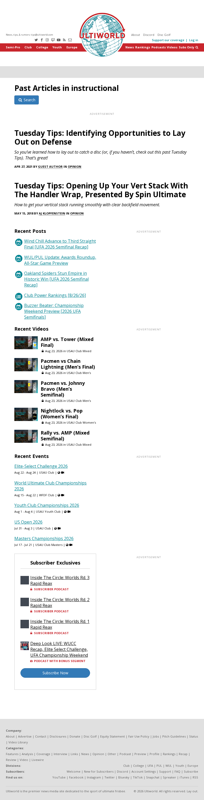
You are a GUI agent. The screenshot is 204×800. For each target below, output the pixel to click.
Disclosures (58, 736)
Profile (154, 754)
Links (74, 754)
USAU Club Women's (81, 422)
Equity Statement (112, 736)
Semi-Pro (13, 47)
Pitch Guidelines (174, 736)
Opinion (74, 167)
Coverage (43, 754)
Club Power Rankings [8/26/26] (55, 295)
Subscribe (191, 771)
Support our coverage (168, 40)
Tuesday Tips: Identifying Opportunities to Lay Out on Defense (99, 137)
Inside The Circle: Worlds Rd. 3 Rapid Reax (60, 580)
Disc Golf (164, 35)
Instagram (94, 777)
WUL (168, 766)
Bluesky (123, 777)
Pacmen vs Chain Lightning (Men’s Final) (68, 364)
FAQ (177, 771)
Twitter (109, 777)
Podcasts (158, 47)
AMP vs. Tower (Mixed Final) (67, 342)
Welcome (73, 771)
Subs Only (186, 47)
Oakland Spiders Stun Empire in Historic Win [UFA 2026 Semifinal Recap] (56, 279)
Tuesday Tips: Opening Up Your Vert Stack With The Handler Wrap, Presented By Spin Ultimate (101, 189)
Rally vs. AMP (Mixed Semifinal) (65, 436)
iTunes (184, 777)
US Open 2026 (28, 522)
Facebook (76, 777)
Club (28, 47)
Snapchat (152, 777)
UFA (150, 766)
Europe (71, 47)
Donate (75, 736)
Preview (140, 754)
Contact (40, 736)
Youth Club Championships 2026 (46, 505)
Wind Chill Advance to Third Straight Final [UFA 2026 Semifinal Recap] (60, 244)
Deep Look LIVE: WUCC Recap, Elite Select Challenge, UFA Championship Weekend (59, 649)
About (135, 35)
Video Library (18, 742)
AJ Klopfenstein (52, 213)
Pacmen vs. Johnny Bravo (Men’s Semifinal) (63, 389)
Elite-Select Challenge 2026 (41, 466)
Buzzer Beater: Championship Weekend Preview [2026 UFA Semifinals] (54, 311)
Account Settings (143, 771)
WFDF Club (46, 495)
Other (112, 754)
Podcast (125, 754)
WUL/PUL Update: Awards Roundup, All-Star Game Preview (60, 260)
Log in (193, 40)
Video (24, 760)
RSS (195, 777)
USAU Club (46, 472)
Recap (183, 754)
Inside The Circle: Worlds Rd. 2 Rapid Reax (60, 602)
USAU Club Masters (48, 545)
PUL (159, 766)
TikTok (138, 777)
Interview (60, 754)
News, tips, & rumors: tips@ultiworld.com (29, 34)
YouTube (59, 777)
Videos (172, 47)
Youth (57, 47)
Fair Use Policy (138, 736)
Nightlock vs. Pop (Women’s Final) (62, 413)
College (42, 47)
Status (193, 736)
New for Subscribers (98, 771)
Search (29, 99)
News (129, 47)
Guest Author (50, 167)
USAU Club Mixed (79, 351)
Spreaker (169, 777)
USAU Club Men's (79, 373)
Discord (148, 35)
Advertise (25, 736)
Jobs (156, 736)
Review (11, 760)
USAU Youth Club (48, 511)
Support (165, 771)
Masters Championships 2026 (44, 538)
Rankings (142, 47)
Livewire (38, 760)
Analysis (27, 754)
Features (12, 754)
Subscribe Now (55, 672)
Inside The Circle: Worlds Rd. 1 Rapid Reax (60, 624)
